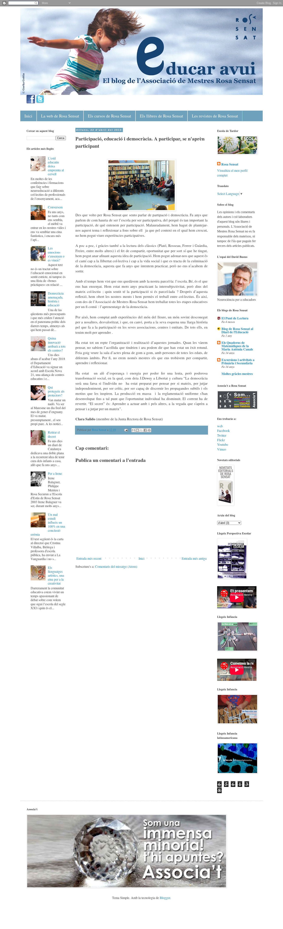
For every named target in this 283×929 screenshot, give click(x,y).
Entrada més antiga (194, 558)
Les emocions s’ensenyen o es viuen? (56, 254)
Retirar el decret (54, 434)
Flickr (221, 440)
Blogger (165, 897)
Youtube (222, 444)
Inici (28, 116)
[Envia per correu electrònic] (133, 430)
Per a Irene (55, 473)
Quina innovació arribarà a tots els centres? (56, 344)
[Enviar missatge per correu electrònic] (126, 430)
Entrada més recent (88, 558)
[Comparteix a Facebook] (145, 430)
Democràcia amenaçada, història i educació (56, 299)
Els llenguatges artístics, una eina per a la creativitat (56, 575)
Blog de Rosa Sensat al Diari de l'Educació (237, 330)
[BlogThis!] (137, 430)
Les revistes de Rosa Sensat (215, 116)
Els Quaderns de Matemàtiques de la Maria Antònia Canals (237, 346)
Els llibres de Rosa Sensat (161, 116)
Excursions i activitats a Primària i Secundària (237, 361)
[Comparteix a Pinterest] (149, 430)
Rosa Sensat (229, 164)
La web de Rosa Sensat (60, 116)
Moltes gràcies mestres (237, 373)
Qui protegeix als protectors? (56, 391)
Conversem (55, 207)
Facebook (223, 430)
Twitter (221, 435)
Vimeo (221, 449)
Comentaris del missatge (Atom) (116, 566)
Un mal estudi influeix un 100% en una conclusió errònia (48, 524)
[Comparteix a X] (141, 430)
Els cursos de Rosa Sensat (109, 116)
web (220, 426)
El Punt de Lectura (234, 318)
